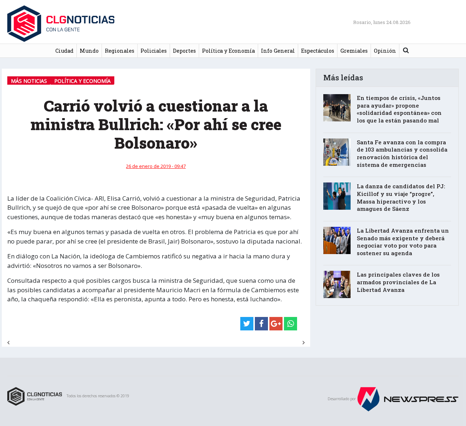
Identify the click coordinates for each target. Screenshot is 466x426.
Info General (278, 50)
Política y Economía (228, 50)
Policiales (154, 50)
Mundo (89, 50)
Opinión (385, 50)
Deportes (184, 50)
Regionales (119, 50)
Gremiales (354, 50)
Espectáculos (317, 50)
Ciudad (64, 50)
